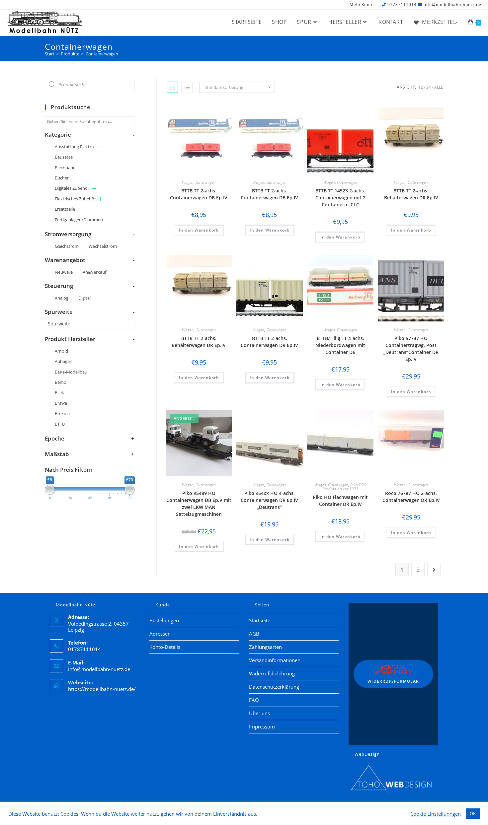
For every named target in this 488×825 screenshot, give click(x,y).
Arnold (61, 351)
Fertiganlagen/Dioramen (79, 220)
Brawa (61, 403)
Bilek (59, 392)
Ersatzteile (65, 209)
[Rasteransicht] (172, 87)
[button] (208, 113)
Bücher (62, 178)
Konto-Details (164, 647)
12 (420, 87)
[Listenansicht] (187, 87)
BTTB (60, 424)
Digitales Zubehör (72, 188)
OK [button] (473, 813)
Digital (84, 298)
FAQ (254, 700)
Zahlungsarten (265, 647)
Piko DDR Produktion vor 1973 (344, 487)
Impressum (262, 726)
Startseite (259, 620)
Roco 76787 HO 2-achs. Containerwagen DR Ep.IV (411, 496)
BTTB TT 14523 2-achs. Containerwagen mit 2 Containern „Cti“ (340, 197)
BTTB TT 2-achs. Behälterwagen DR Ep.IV (411, 194)
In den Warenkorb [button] (199, 230)
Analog (61, 298)
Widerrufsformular (393, 674)
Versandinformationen (274, 660)
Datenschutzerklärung (274, 686)
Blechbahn (65, 168)
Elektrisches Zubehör (75, 199)
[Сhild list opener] (99, 147)
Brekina (62, 413)
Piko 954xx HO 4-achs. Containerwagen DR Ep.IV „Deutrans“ (269, 500)
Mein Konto (362, 5)
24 (428, 87)
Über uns (259, 713)
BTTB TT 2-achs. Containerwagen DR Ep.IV (269, 341)
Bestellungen (164, 620)
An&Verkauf (94, 272)
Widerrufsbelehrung (272, 673)
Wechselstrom (103, 246)
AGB (254, 633)
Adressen (160, 633)
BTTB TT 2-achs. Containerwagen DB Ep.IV (198, 194)
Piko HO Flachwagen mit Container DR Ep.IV (340, 500)
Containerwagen (102, 54)
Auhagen (63, 361)
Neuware (64, 272)
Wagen (188, 182)
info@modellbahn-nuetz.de (452, 4)
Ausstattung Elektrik (75, 147)
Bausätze (64, 157)
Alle (438, 87)
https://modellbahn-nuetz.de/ (102, 689)
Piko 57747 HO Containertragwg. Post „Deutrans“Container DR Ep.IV (411, 348)
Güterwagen (206, 182)
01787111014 (402, 4)
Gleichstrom (67, 246)
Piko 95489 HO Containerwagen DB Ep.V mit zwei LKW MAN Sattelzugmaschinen (198, 503)
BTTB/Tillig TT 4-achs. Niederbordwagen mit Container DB (340, 345)
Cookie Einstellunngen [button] (435, 814)
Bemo (60, 382)
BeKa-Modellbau (71, 372)
